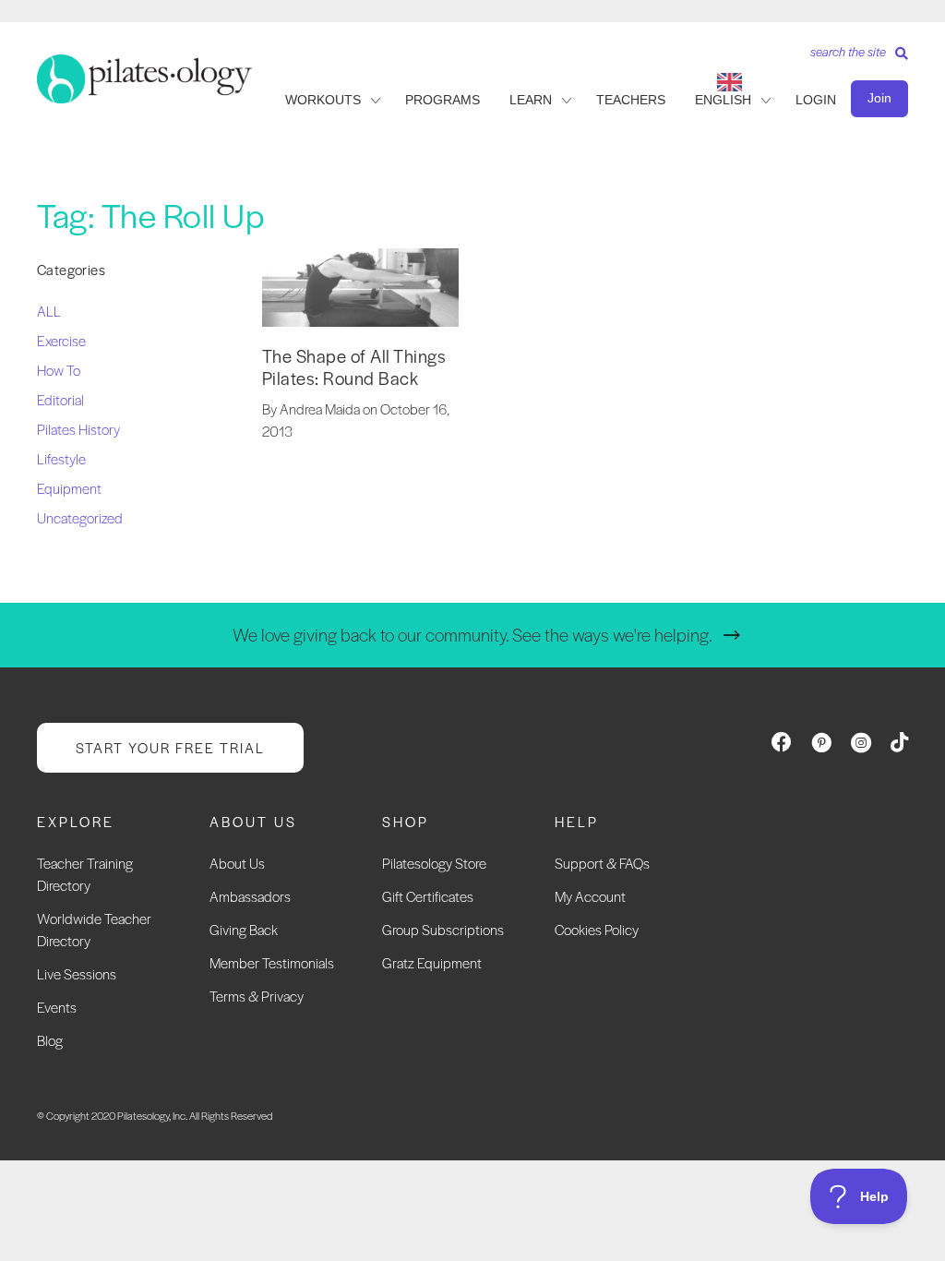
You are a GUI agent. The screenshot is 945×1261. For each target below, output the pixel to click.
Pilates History (78, 428)
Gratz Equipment (432, 962)
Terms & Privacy (256, 995)
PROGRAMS (442, 99)
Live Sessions (76, 973)
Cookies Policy (597, 929)
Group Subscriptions (443, 929)
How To (58, 369)
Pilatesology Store (434, 862)
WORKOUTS (323, 99)
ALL (49, 310)
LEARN (530, 99)
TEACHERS (630, 99)
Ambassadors (250, 896)
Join (879, 97)
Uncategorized (80, 517)
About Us (237, 862)
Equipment (69, 488)
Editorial (60, 399)
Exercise (61, 340)
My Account (590, 896)
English (723, 99)
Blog (50, 1040)
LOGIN (815, 99)
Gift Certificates (427, 896)
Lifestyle (61, 458)
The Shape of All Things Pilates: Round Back (354, 366)
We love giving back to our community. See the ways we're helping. (472, 634)
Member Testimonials (271, 962)
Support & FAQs (602, 862)
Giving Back (243, 929)
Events (57, 1006)
